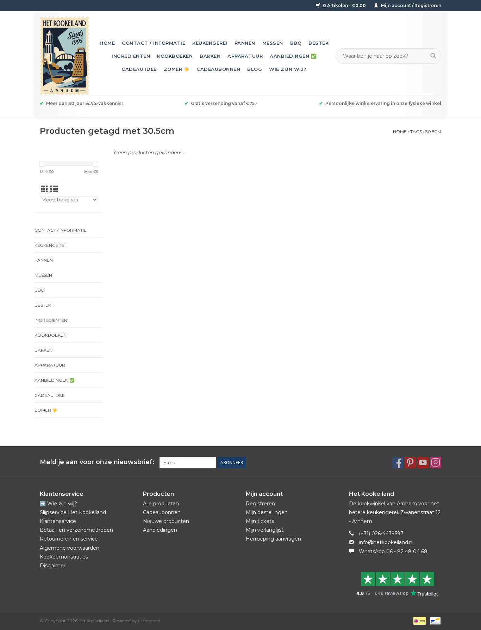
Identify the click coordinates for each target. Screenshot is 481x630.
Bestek (318, 43)
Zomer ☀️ (177, 69)
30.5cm (433, 131)
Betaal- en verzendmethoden (76, 530)
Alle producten (161, 503)
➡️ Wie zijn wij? (58, 503)
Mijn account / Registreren (410, 5)
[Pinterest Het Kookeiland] (410, 462)
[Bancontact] (434, 620)
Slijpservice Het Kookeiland (73, 512)
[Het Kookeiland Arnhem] (64, 56)
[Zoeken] (433, 56)
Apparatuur (245, 56)
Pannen (245, 43)
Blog (254, 69)
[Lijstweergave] (54, 189)
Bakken (210, 56)
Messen (272, 43)
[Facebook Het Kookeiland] (397, 462)
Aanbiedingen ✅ (293, 56)
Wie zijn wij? (288, 69)
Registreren (260, 503)
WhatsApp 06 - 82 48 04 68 (393, 551)
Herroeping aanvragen (273, 539)
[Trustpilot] (395, 584)
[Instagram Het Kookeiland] (435, 462)
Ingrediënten (131, 56)
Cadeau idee (139, 69)
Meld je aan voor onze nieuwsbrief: (97, 462)
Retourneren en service (69, 539)
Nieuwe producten (166, 521)
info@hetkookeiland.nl (386, 542)
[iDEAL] (418, 620)
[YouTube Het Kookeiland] (423, 462)
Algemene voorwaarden (69, 548)
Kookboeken (175, 56)
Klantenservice (58, 521)
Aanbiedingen (160, 530)
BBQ (296, 43)
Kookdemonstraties (64, 557)
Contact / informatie (153, 43)
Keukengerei (209, 43)
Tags (416, 131)
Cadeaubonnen (218, 69)
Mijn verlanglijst (264, 530)
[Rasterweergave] (44, 189)
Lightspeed (149, 620)
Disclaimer (52, 565)
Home (107, 43)
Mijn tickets (260, 521)
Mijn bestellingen (267, 512)
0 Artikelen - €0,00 (344, 5)
